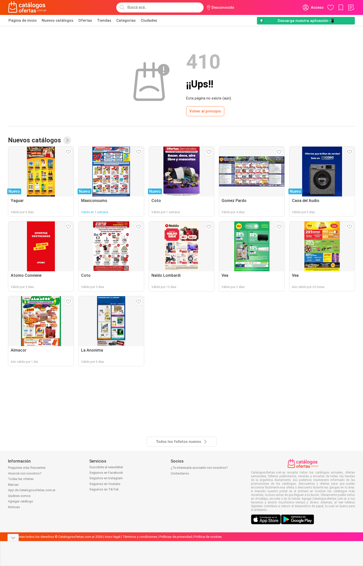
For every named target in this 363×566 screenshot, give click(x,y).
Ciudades (149, 20)
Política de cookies (208, 537)
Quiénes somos (19, 496)
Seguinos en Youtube (104, 484)
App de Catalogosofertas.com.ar (31, 490)
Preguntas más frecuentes (27, 468)
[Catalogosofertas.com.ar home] (27, 7)
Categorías (126, 20)
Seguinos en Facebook (106, 472)
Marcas (13, 484)
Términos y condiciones (139, 537)
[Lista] (351, 7)
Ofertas (85, 20)
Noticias (14, 507)
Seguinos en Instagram (106, 478)
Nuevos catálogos (57, 20)
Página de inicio (22, 20)
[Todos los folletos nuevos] (67, 140)
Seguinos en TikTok (104, 489)
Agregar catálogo (20, 501)
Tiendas (104, 20)
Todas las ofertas (21, 479)
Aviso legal (112, 537)
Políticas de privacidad (175, 537)
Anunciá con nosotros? (24, 473)
